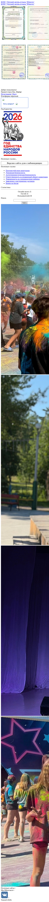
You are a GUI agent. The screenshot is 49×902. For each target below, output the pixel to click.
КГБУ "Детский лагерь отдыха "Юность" (17, 2)
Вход (14, 94)
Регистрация (6, 94)
